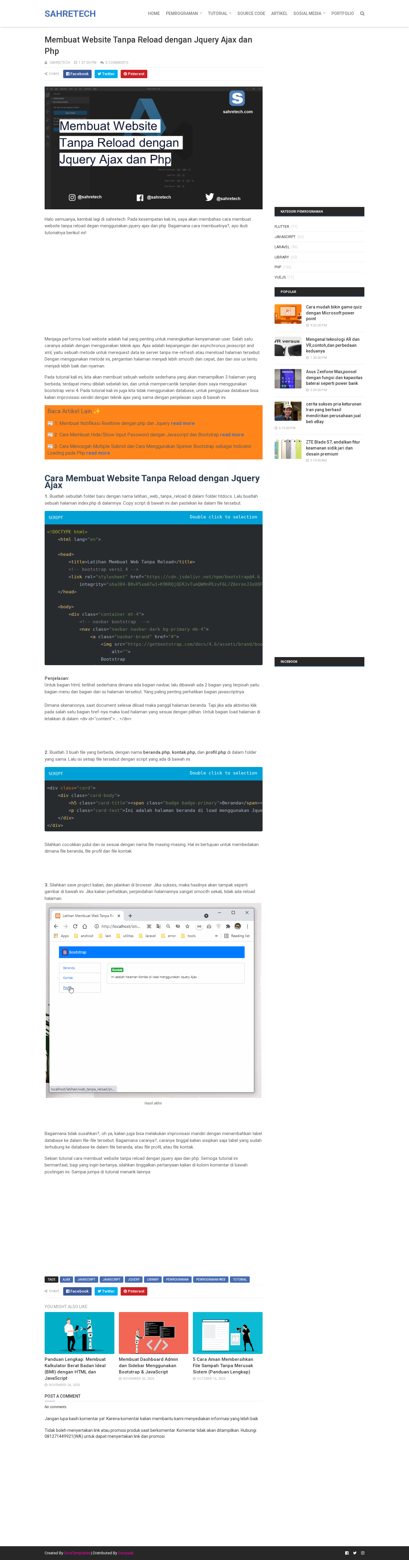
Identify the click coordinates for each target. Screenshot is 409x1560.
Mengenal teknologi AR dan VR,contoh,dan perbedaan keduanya (333, 345)
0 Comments (116, 62)
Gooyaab (126, 1553)
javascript (111, 1279)
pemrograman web (210, 1279)
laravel (282, 247)
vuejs (280, 277)
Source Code (251, 13)
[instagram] (362, 1553)
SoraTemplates (77, 1553)
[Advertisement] (154, 282)
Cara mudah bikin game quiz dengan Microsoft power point (334, 313)
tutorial (240, 1279)
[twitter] (355, 1553)
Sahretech (70, 13)
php (278, 267)
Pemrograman (182, 13)
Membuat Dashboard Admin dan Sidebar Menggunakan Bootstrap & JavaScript (148, 1366)
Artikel (279, 13)
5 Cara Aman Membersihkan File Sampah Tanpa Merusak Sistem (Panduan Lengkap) (223, 1366)
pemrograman (177, 1279)
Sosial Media (307, 13)
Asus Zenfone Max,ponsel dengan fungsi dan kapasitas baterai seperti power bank (334, 377)
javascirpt (86, 1279)
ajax (66, 1279)
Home (154, 13)
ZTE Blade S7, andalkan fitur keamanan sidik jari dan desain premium (333, 448)
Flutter (282, 227)
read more (183, 423)
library (153, 1279)
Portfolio (342, 13)
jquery (134, 1279)
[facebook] (347, 1553)
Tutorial (217, 13)
